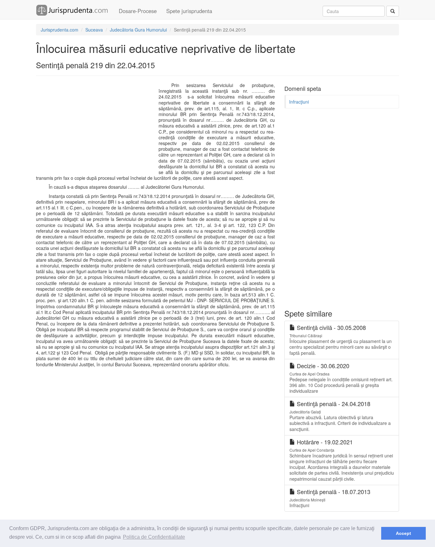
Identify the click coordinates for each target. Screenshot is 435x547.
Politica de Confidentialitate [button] (154, 537)
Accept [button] (403, 533)
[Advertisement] (95, 128)
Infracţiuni (299, 101)
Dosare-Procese (138, 11)
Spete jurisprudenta (189, 11)
